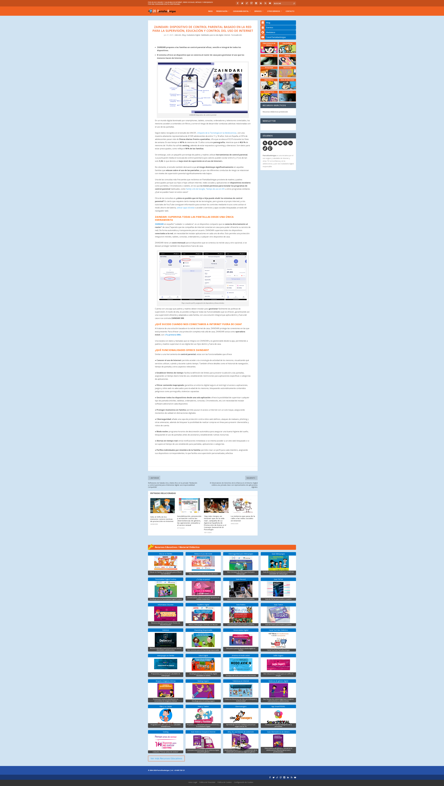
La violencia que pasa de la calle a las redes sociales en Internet (243, 518)
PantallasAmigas (269, 155)
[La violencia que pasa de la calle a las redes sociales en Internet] (243, 505)
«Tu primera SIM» (173, 334)
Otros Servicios (273, 11)
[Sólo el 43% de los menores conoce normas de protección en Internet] (162, 505)
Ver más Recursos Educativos (166, 758)
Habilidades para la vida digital (212, 35)
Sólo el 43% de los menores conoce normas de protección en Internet (162, 519)
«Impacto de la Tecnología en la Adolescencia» (217, 133)
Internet (227, 35)
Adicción (178, 35)
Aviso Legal (192, 782)
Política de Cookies (224, 782)
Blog (184, 35)
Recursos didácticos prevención (275, 112)
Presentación (221, 11)
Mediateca (270, 32)
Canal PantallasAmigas (276, 37)
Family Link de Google (195, 189)
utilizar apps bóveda (185, 207)
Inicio (210, 11)
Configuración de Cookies (243, 782)
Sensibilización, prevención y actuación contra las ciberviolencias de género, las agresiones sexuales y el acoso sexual (189, 520)
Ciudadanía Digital (241, 11)
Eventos (269, 27)
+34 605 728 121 (179, 770)
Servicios (257, 11)
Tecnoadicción (236, 35)
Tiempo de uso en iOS (215, 189)
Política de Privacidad (207, 782)
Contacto (290, 11)
